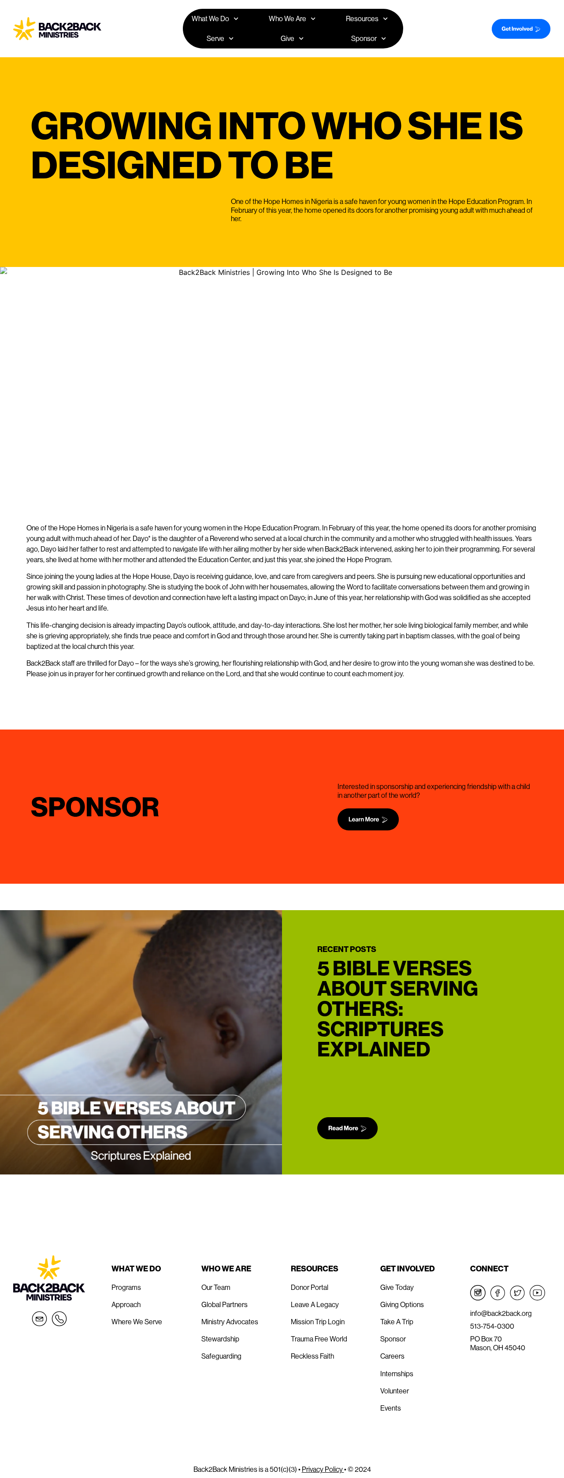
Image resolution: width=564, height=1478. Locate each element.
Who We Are (226, 1268)
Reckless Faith (312, 1356)
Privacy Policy (323, 1469)
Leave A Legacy (315, 1304)
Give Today (397, 1287)
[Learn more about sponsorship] (435, 819)
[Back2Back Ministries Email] (39, 1318)
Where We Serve (136, 1321)
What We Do (136, 1268)
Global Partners (224, 1304)
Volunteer (394, 1390)
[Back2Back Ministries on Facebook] (497, 1292)
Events (390, 1408)
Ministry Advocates (229, 1321)
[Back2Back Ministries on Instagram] (478, 1292)
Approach (126, 1304)
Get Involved (407, 1268)
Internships (396, 1373)
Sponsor (364, 38)
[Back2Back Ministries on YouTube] (537, 1292)
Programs (126, 1287)
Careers (392, 1356)
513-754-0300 (492, 1326)
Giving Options (402, 1304)
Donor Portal (309, 1287)
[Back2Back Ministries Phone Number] (59, 1318)
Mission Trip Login (318, 1321)
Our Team (215, 1287)
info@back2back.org (501, 1313)
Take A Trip (396, 1321)
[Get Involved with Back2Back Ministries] (518, 29)
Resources (314, 1268)
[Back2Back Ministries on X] (517, 1292)
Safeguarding (221, 1356)
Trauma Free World (319, 1338)
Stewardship (220, 1338)
